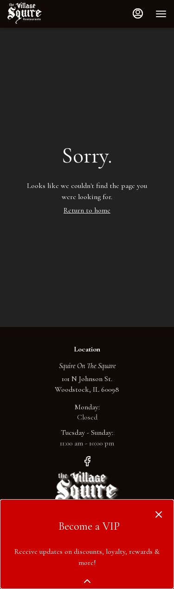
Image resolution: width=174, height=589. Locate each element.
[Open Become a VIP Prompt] (87, 581)
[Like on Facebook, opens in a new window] (87, 463)
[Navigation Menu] (161, 14)
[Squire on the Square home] (49, 13)
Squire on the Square (87, 492)
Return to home (87, 210)
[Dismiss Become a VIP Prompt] (159, 514)
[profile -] (137, 13)
